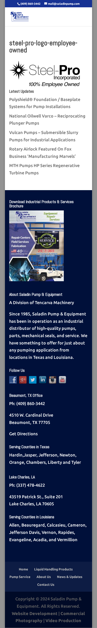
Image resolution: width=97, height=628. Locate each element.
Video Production (63, 620)
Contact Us (45, 584)
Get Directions (23, 433)
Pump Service (19, 577)
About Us (43, 577)
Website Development (34, 613)
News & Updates (69, 577)
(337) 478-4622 (30, 485)
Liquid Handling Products (53, 569)
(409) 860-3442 (30, 403)
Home (23, 569)
